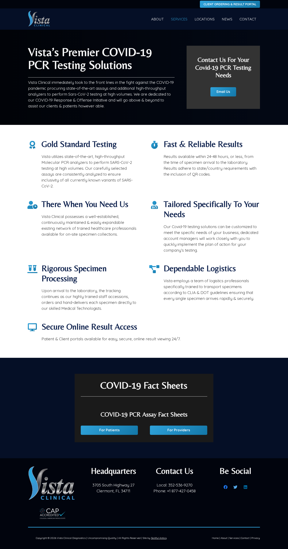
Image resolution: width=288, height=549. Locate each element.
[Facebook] (226, 487)
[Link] (39, 19)
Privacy (255, 538)
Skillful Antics (159, 538)
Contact (245, 538)
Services (234, 538)
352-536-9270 (180, 485)
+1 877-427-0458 (181, 490)
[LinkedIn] (246, 487)
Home (215, 538)
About (224, 538)
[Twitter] (235, 487)
